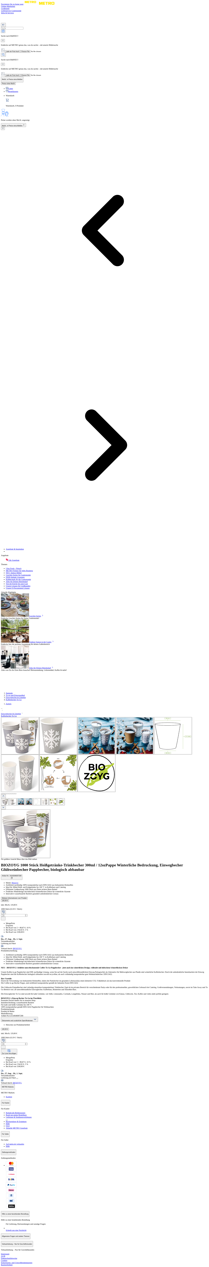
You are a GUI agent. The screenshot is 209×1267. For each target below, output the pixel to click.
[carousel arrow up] (3, 796)
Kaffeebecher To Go (14, 700)
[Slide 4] (8, 793)
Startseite (9, 693)
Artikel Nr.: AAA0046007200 (11, 876)
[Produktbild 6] (45, 801)
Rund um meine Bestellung (16, 1115)
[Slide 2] (4, 793)
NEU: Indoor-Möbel (14, 573)
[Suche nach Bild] (3, 31)
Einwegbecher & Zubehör (16, 697)
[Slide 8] (15, 793)
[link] (107, 101)
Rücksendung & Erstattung (16, 1122)
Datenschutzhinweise (9, 1258)
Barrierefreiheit (6, 1265)
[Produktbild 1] (5, 801)
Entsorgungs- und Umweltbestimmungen (16, 1263)
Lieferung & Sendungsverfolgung (19, 1117)
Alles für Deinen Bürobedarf (17, 582)
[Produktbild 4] (29, 801)
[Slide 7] (14, 793)
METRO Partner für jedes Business (19, 571)
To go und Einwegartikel (15, 695)
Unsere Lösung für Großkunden (18, 586)
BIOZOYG (17, 948)
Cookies (4, 1260)
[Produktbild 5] (37, 801)
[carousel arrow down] (3, 807)
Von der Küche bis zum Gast (17, 584)
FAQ (8, 1126)
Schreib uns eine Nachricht (16, 1230)
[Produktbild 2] (13, 801)
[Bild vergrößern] (25, 833)
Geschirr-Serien (35, 616)
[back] (3, 25)
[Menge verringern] (2, 915)
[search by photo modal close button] (3, 40)
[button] (104, 709)
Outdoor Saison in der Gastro (40, 642)
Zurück (8, 704)
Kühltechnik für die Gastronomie (18, 579)
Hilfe (8, 1124)
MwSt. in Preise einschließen (12, 126)
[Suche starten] (3, 55)
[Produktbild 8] (61, 801)
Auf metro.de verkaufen (15, 1144)
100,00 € (5, 901)
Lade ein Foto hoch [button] (12, 51)
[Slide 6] (12, 793)
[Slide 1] (2, 793)
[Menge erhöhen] (26, 915)
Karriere (9, 1097)
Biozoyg (15, 883)
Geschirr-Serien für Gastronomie (18, 575)
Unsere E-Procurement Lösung (18, 588)
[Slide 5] (10, 793)
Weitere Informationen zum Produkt (14, 898)
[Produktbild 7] (53, 801)
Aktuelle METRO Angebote (17, 1128)
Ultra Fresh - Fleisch (13, 568)
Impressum (5, 1254)
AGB (3, 1256)
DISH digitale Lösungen (15, 577)
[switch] (8, 83)
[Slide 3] (6, 793)
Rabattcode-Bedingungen (15, 1113)
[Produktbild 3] (21, 801)
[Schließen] (3, 128)
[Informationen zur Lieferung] (17, 1078)
